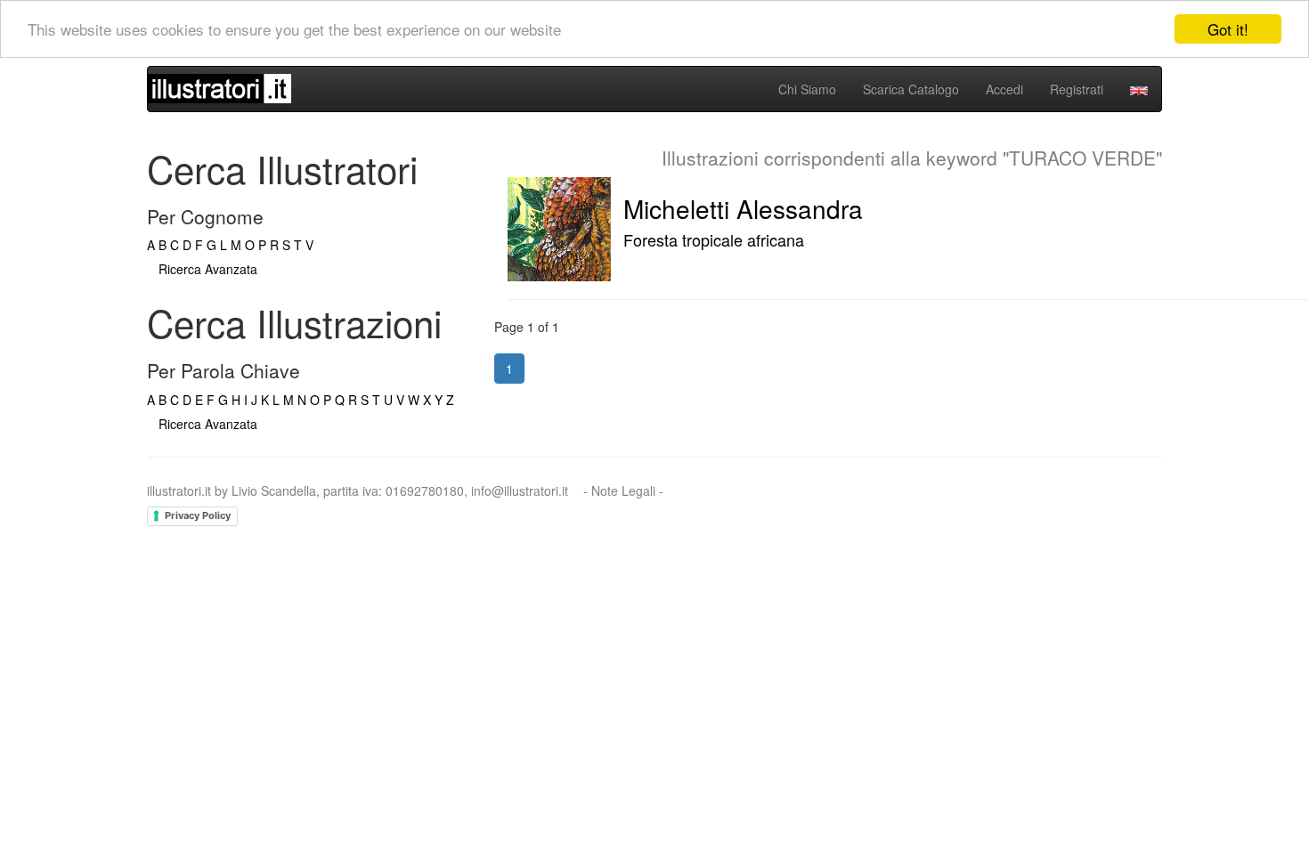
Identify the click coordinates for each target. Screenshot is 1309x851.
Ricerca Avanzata (208, 269)
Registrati (1076, 89)
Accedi (1004, 89)
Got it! (1227, 29)
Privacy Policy (198, 515)
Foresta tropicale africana (713, 239)
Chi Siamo (807, 89)
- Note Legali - (623, 490)
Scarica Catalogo (911, 89)
